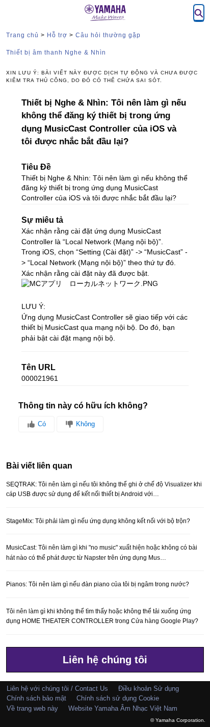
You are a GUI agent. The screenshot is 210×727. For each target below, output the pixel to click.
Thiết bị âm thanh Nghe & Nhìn (56, 52)
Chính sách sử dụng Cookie (117, 698)
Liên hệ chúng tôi (105, 659)
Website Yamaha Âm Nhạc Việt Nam (122, 708)
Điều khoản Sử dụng (148, 688)
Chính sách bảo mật (36, 698)
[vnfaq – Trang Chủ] (105, 13)
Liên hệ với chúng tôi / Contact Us (57, 688)
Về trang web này (32, 708)
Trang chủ (22, 35)
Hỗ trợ (57, 35)
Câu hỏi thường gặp (108, 35)
